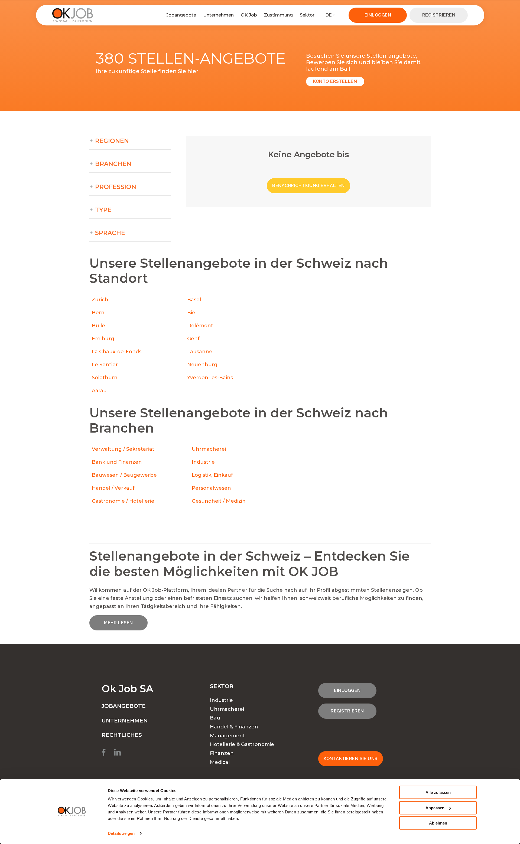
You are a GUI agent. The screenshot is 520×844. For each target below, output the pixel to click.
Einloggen (378, 15)
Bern (98, 313)
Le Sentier (105, 365)
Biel (192, 313)
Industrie (203, 462)
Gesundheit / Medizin (219, 501)
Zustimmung (278, 15)
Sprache (110, 233)
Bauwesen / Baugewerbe (124, 475)
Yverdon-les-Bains (210, 378)
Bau (215, 718)
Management (227, 736)
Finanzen (222, 753)
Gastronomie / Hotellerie (123, 501)
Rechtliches (122, 735)
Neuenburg (202, 365)
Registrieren (438, 15)
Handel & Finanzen (234, 727)
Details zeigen (121, 833)
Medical (220, 762)
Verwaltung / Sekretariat (123, 449)
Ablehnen (438, 823)
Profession (115, 187)
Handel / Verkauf (113, 488)
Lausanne (199, 352)
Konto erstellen (335, 81)
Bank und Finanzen (117, 462)
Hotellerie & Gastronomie (242, 744)
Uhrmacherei (209, 449)
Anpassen (434, 807)
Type (103, 210)
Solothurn (105, 378)
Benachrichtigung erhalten (308, 185)
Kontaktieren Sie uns (351, 758)
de (328, 15)
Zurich (100, 300)
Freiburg (103, 339)
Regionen (112, 141)
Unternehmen (218, 15)
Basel (194, 300)
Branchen (113, 164)
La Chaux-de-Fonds (116, 352)
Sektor (307, 15)
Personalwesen (211, 488)
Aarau (99, 391)
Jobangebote (181, 15)
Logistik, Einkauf (212, 475)
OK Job (249, 15)
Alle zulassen (438, 792)
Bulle (98, 326)
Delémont (200, 326)
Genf (193, 339)
